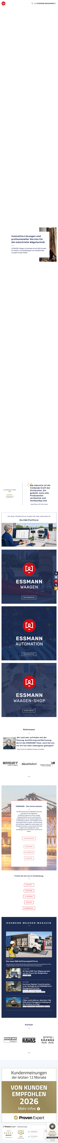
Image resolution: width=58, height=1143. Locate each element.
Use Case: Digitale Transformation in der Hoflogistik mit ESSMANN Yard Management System (37, 986)
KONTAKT (29, 884)
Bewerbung (29, 908)
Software (29, 975)
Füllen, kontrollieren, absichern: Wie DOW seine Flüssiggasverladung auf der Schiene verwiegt (37, 1002)
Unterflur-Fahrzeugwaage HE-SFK (29, 991)
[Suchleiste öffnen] (32, 3)
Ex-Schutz (24, 1006)
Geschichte (25, 975)
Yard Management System (40, 991)
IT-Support (29, 896)
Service (29, 902)
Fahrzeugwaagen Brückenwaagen (35, 990)
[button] (27, 776)
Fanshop (29, 858)
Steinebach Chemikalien (38, 749)
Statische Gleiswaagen (40, 1006)
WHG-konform (47, 1006)
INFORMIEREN (29, 597)
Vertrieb (29, 890)
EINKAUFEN (29, 710)
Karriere (29, 846)
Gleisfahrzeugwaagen (31, 1006)
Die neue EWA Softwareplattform (22, 961)
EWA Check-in (25, 990)
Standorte (29, 852)
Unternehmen (29, 838)
